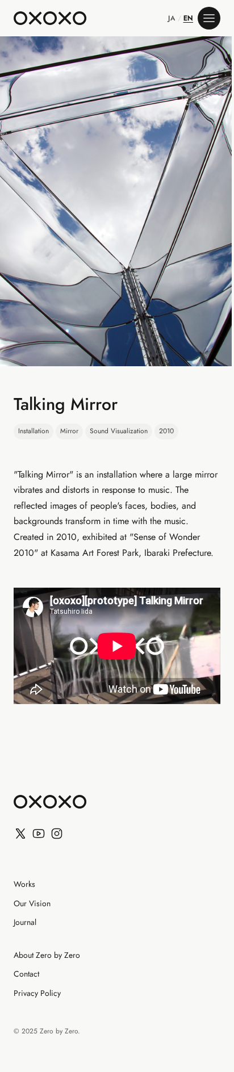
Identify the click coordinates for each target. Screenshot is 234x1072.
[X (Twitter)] (20, 833)
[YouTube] (38, 833)
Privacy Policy (37, 994)
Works (24, 885)
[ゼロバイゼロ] (50, 18)
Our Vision (32, 904)
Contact (26, 974)
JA (171, 18)
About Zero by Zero (47, 955)
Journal (25, 923)
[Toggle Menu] (209, 18)
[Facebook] (57, 833)
